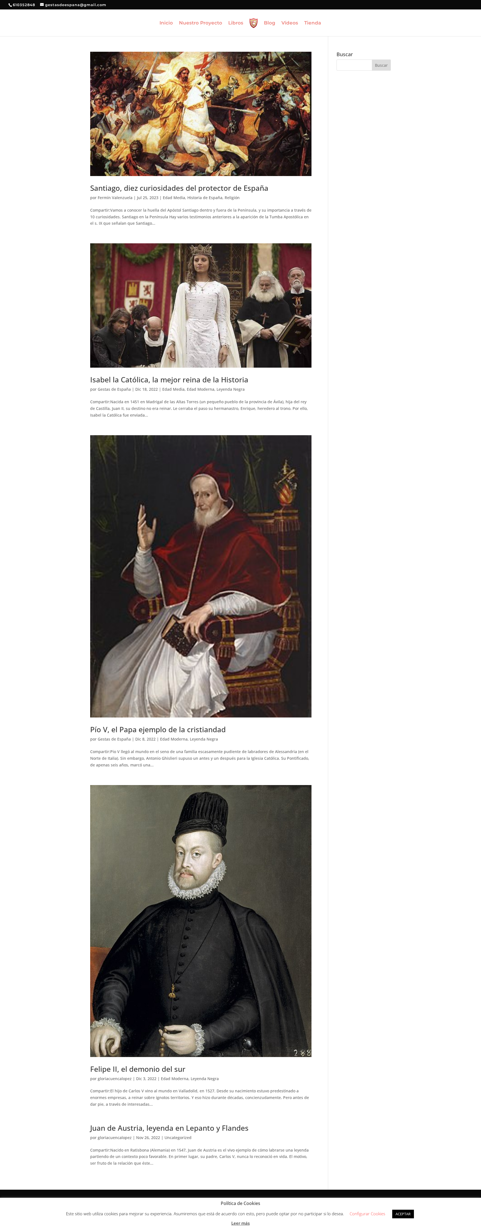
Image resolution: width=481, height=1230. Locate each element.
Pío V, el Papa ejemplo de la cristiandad (158, 729)
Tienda (312, 23)
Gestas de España (114, 389)
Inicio (166, 23)
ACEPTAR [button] (403, 1213)
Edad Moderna (200, 389)
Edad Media (174, 197)
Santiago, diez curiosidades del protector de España (179, 188)
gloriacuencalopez (115, 1078)
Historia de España (204, 197)
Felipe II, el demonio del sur (137, 1069)
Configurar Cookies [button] (367, 1213)
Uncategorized (178, 1137)
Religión (232, 197)
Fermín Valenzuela (115, 197)
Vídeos (289, 23)
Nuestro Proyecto (200, 23)
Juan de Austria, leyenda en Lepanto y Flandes (169, 1128)
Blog (269, 23)
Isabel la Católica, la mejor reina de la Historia (169, 380)
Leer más (240, 1223)
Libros (235, 23)
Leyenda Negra (231, 389)
